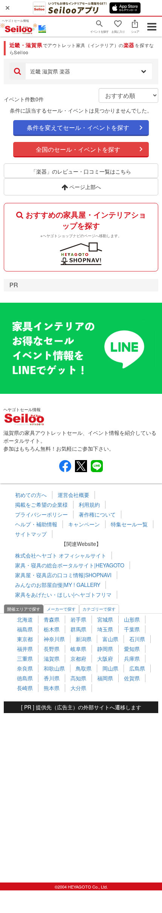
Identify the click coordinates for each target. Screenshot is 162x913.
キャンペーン (84, 524)
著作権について (97, 514)
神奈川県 (54, 639)
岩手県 (78, 619)
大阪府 (105, 658)
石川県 (137, 639)
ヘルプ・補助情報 (36, 524)
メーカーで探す (61, 609)
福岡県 (105, 678)
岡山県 (110, 668)
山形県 (132, 619)
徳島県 (25, 678)
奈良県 (25, 668)
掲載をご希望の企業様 (41, 504)
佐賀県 (132, 678)
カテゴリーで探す (99, 609)
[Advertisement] (81, 794)
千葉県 (132, 629)
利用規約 (89, 504)
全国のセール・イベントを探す (78, 149)
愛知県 (132, 648)
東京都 (25, 639)
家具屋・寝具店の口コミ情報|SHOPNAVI (63, 575)
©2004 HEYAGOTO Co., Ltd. (81, 887)
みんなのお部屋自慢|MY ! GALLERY (57, 584)
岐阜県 (78, 648)
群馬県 (78, 629)
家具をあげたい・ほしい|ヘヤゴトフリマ (63, 594)
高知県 (78, 678)
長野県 (52, 648)
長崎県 (25, 688)
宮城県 (105, 619)
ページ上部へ (84, 187)
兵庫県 (132, 658)
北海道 (25, 619)
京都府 (78, 658)
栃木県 (52, 629)
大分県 (78, 688)
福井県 (25, 648)
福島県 (25, 629)
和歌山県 (54, 668)
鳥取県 (84, 668)
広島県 (137, 668)
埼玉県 (105, 629)
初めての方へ (31, 494)
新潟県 (84, 639)
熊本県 (52, 688)
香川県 (52, 678)
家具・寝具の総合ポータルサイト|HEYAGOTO (69, 565)
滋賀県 (52, 658)
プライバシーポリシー (41, 514)
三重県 (25, 658)
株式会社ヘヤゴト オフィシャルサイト (60, 555)
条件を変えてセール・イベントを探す (78, 127)
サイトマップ (31, 534)
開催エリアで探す (23, 609)
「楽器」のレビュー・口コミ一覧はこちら (81, 171)
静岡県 (105, 648)
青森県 (52, 619)
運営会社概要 (73, 494)
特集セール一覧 (129, 524)
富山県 (110, 639)
